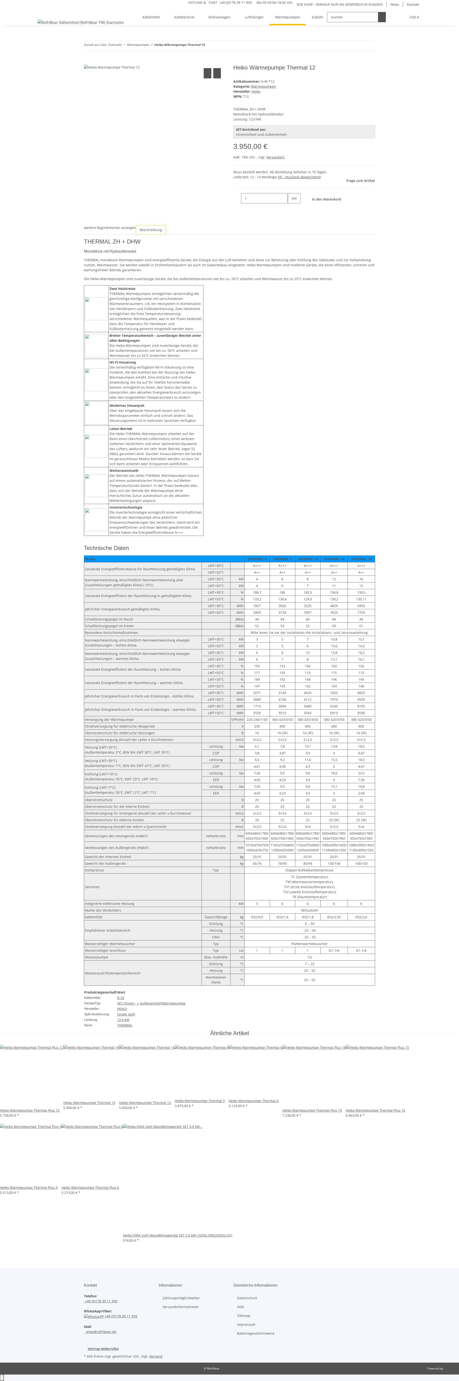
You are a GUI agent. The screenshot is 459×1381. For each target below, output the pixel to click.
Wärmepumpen (263, 86)
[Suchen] (382, 17)
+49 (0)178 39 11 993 (100, 1301)
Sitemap (243, 1315)
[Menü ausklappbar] (42, 13)
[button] (393, 17)
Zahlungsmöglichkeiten (181, 1298)
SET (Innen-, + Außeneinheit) (140, 1003)
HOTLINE (195, 2)
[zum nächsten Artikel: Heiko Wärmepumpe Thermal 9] (217, 46)
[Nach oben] (2, 1378)
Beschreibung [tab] (151, 230)
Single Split (126, 1014)
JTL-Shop (449, 1368)
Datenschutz (247, 1298)
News (394, 4)
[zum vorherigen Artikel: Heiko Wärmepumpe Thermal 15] (209, 46)
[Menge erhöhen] (291, 208)
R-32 (120, 997)
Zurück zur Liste (95, 45)
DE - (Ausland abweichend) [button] (299, 177)
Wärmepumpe (174, 1003)
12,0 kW (123, 1019)
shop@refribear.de (100, 1331)
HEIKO (122, 1008)
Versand (155, 1356)
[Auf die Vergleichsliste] (207, 73)
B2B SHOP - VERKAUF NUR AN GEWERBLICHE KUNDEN (340, 4)
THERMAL (124, 1025)
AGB (240, 1307)
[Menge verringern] (237, 198)
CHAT (213, 2)
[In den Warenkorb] (88, 61)
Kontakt (413, 4)
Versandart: (275, 157)
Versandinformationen (181, 1307)
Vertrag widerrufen (103, 1348)
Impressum (246, 1324)
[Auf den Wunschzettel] (217, 73)
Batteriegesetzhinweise (255, 1333)
